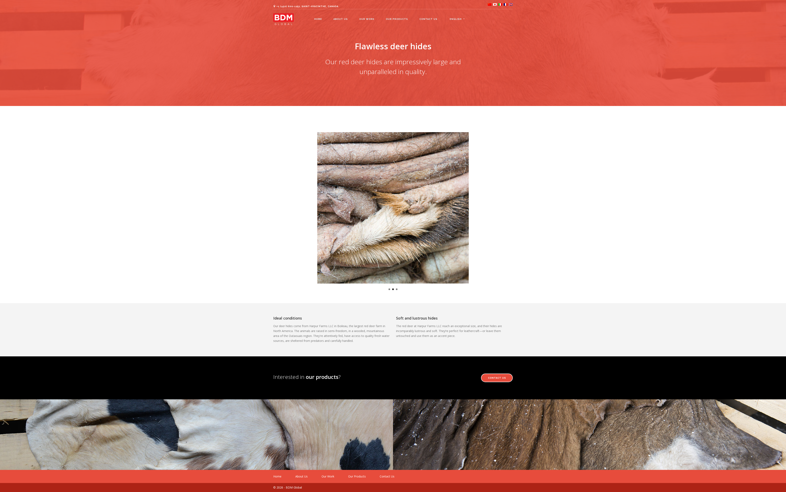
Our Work (366, 19)
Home (318, 19)
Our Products (397, 19)
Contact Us (428, 19)
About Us (340, 19)
